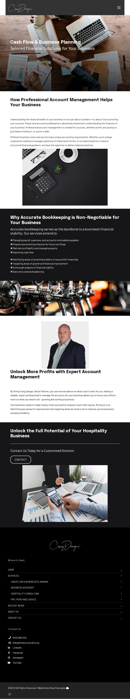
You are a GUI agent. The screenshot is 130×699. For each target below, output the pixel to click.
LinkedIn (17, 647)
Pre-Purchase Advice (23, 599)
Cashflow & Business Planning (29, 581)
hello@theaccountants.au (26, 642)
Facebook (17, 652)
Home (11, 569)
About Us (13, 611)
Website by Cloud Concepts (51, 688)
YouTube (17, 662)
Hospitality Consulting (25, 593)
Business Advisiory (22, 587)
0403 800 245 (20, 637)
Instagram (17, 657)
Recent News (16, 605)
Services (13, 575)
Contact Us (14, 617)
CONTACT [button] (21, 459)
